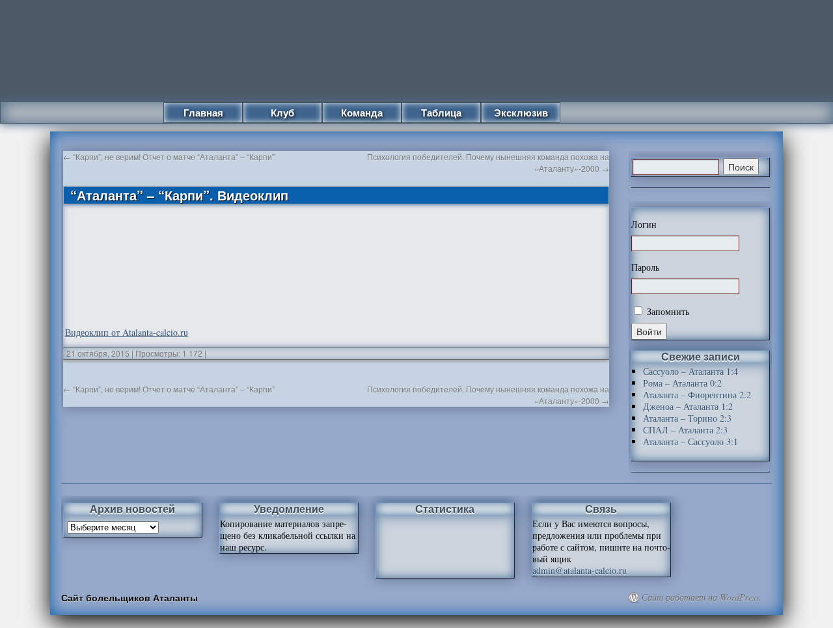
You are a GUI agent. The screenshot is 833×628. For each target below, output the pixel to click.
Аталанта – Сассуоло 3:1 (690, 441)
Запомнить (666, 311)
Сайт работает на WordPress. (701, 597)
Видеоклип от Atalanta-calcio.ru (126, 332)
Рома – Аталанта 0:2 (682, 383)
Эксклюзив (521, 112)
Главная (203, 112)
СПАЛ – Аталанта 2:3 (685, 430)
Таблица (441, 112)
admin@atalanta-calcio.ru (579, 570)
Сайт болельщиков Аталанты (129, 597)
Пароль (645, 267)
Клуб (282, 112)
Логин (644, 224)
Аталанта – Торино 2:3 (687, 418)
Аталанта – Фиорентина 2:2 (697, 395)
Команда (362, 112)
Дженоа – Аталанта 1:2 (688, 406)
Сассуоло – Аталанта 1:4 (690, 371)
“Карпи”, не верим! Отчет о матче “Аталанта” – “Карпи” (169, 156)
